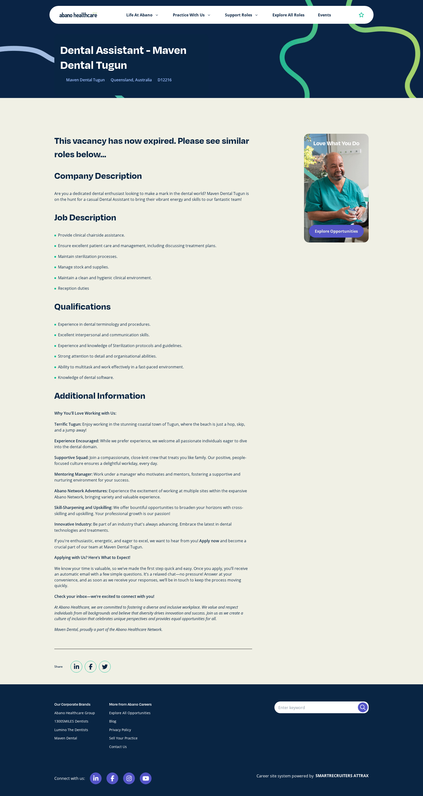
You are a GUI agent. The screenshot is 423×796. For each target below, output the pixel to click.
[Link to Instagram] (129, 778)
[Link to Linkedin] (96, 778)
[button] (156, 14)
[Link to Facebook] (112, 778)
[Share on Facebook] (90, 667)
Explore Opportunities (336, 231)
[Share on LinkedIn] (76, 667)
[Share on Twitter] (105, 667)
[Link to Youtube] (146, 778)
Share (58, 666)
